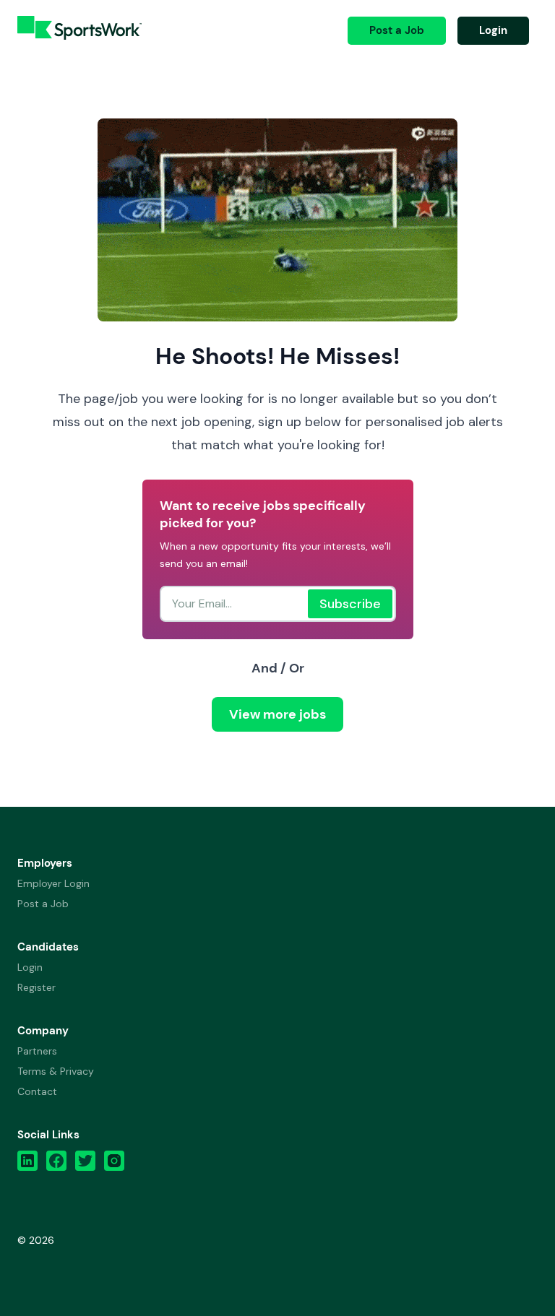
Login (493, 30)
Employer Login (53, 883)
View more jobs (277, 714)
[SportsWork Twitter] (85, 1164)
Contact (37, 1091)
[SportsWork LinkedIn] (27, 1164)
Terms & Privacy (55, 1071)
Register (36, 987)
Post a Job (396, 30)
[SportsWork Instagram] (114, 1164)
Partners (37, 1050)
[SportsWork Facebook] (56, 1164)
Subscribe (350, 603)
